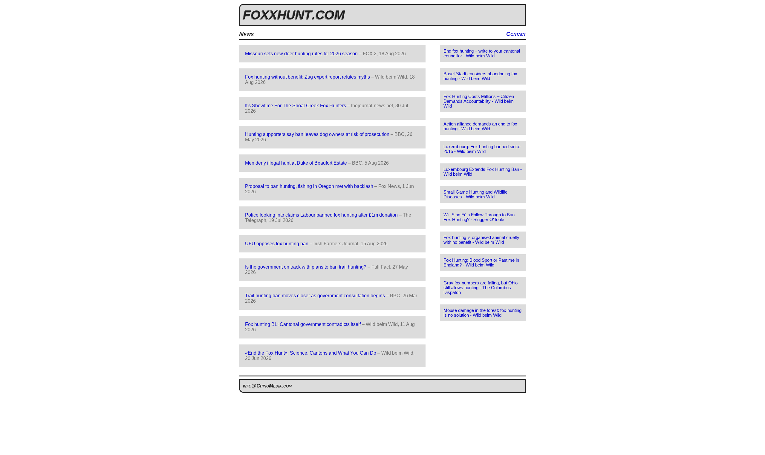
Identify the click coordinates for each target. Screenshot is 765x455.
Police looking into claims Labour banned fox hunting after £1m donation (321, 214)
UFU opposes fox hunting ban (276, 243)
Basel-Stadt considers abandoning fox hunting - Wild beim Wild (480, 76)
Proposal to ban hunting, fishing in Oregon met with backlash (309, 186)
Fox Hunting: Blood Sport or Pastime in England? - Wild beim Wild (481, 262)
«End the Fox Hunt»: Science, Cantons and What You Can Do (310, 353)
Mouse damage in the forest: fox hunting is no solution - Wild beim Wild (482, 313)
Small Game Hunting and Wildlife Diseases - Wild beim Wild (475, 194)
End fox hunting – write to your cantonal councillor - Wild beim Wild (481, 53)
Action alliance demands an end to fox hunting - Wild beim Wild (480, 126)
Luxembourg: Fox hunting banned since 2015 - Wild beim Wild (481, 149)
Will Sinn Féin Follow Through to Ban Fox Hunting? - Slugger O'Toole (479, 217)
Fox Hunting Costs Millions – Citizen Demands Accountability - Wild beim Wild (478, 101)
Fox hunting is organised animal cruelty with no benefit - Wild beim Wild (481, 240)
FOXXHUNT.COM (294, 15)
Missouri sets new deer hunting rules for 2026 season (301, 53)
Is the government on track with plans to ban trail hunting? (305, 266)
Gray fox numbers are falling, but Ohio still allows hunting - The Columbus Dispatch (480, 288)
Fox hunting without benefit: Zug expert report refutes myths (307, 76)
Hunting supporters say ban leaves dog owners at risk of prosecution (317, 134)
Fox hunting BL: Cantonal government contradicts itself (303, 324)
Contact (516, 34)
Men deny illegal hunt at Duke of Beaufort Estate (296, 163)
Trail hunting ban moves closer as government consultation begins (315, 295)
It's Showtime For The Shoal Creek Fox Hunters (295, 105)
